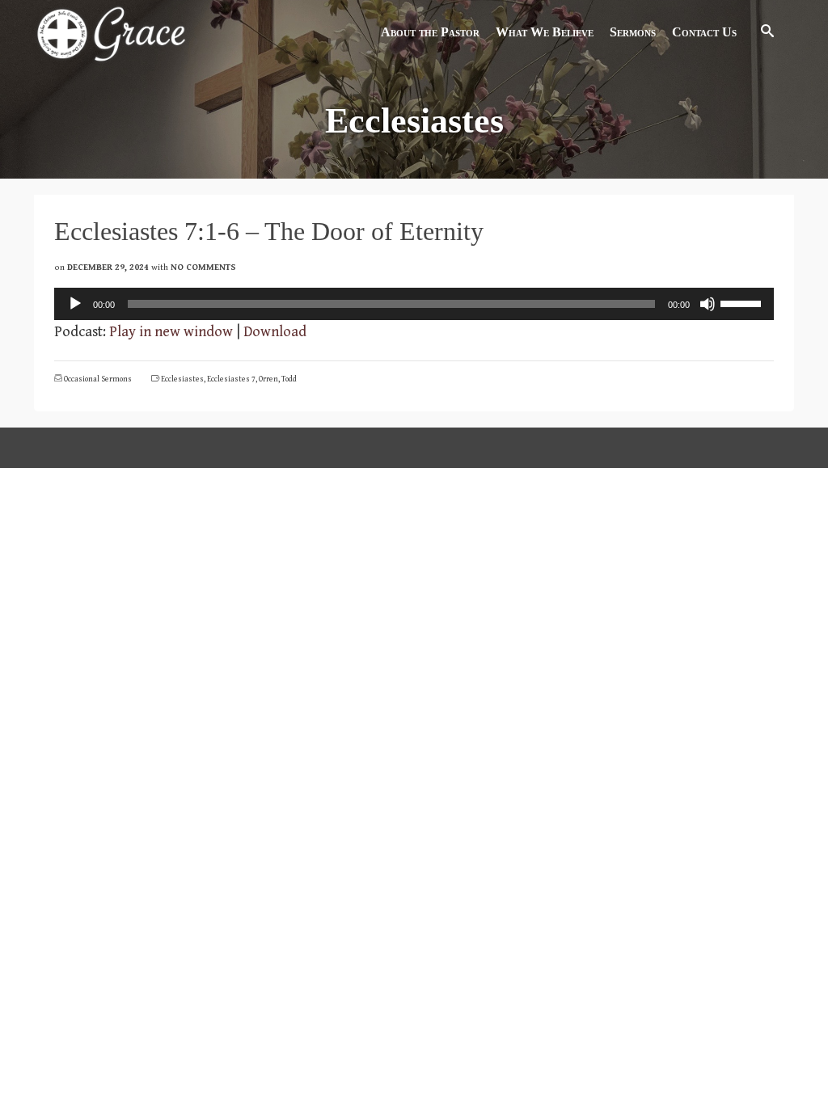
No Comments (203, 267)
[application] (414, 304)
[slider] (743, 302)
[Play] (75, 304)
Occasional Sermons (98, 379)
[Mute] (707, 304)
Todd (289, 379)
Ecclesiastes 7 (231, 379)
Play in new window (171, 331)
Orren (268, 379)
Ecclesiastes (182, 379)
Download (274, 331)
